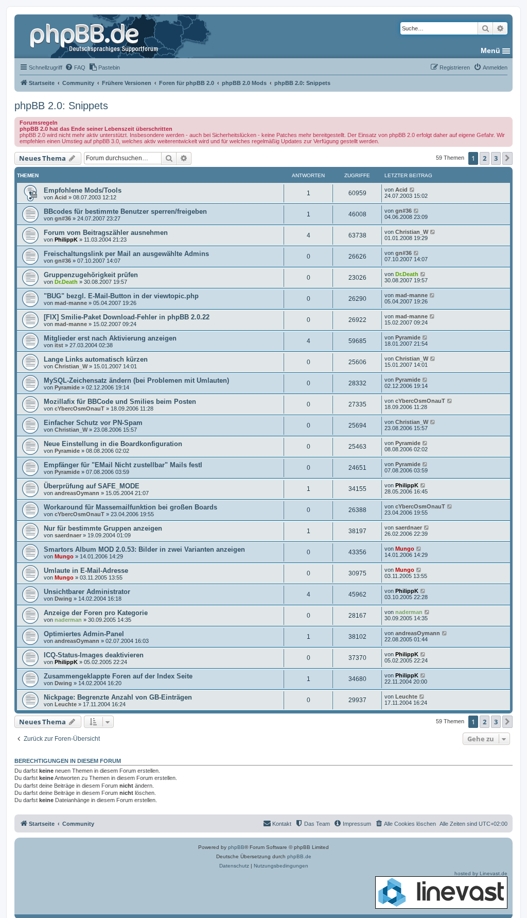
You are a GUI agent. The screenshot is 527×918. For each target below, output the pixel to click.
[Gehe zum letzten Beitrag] (412, 189)
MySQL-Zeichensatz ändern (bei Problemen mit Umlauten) (136, 380)
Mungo (64, 556)
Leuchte (66, 704)
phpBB (236, 847)
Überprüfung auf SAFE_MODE (91, 486)
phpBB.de (299, 856)
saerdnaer (68, 535)
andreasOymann (77, 493)
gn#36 (63, 218)
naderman (68, 620)
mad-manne (71, 303)
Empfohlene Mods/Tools (82, 190)
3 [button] (496, 158)
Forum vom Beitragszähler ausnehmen (106, 232)
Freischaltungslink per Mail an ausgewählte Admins (126, 254)
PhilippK (66, 239)
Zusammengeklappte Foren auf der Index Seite (118, 676)
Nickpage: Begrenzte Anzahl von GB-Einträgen (118, 697)
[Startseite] (95, 36)
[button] (507, 158)
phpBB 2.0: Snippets (61, 105)
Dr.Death (66, 282)
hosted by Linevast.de (480, 873)
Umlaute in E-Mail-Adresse (86, 570)
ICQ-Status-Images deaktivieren (94, 655)
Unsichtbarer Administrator (87, 592)
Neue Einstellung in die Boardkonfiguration (113, 444)
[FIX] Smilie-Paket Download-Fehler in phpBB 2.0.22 (126, 317)
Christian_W (411, 232)
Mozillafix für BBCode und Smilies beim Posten (120, 401)
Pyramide (407, 337)
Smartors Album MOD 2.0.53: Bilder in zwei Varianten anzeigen (144, 549)
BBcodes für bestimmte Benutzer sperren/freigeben (125, 211)
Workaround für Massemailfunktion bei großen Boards (130, 507)
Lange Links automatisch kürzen (96, 359)
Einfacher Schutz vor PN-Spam (93, 423)
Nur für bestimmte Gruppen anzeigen (103, 528)
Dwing (63, 599)
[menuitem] (75, 67)
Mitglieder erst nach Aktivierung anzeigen (110, 338)
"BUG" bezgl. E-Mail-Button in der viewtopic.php (121, 296)
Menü (490, 50)
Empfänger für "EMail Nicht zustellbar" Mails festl (123, 465)
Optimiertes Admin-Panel (84, 634)
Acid (61, 197)
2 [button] (484, 158)
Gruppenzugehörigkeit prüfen (91, 275)
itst (59, 345)
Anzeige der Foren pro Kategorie (96, 613)
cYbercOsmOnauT (79, 408)
